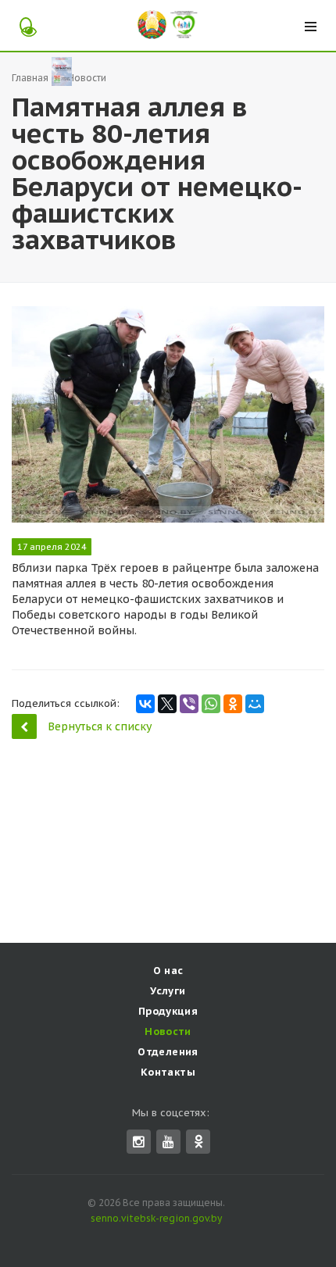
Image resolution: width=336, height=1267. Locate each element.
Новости (168, 1031)
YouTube (168, 1142)
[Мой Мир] (254, 703)
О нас (168, 970)
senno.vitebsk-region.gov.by (156, 1218)
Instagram (139, 1142)
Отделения (168, 1051)
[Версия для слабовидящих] (25, 24)
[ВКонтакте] (145, 703)
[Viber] (189, 703)
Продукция (168, 1011)
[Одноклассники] (232, 703)
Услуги (167, 991)
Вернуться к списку (100, 726)
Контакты (168, 1072)
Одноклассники (198, 1142)
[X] (167, 703)
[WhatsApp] (211, 703)
